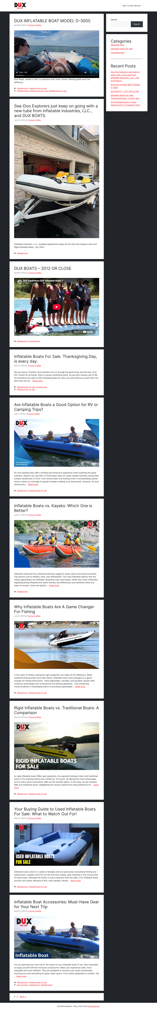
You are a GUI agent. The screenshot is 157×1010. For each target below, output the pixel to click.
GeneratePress (93, 1006)
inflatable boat (22, 88)
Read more (38, 381)
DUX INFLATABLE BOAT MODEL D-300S (52, 20)
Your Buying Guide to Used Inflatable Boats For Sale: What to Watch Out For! (55, 811)
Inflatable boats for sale (39, 91)
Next (23, 997)
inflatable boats (23, 91)
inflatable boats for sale (38, 88)
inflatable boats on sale (57, 91)
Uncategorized (34, 341)
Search (114, 20)
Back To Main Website (132, 6)
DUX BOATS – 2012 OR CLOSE (42, 268)
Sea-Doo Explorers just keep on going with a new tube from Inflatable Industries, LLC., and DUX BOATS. (56, 110)
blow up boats (22, 985)
